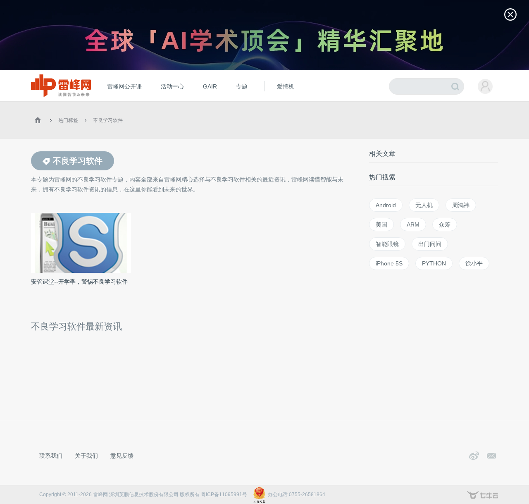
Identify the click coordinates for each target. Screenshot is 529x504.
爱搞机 (285, 86)
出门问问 (429, 244)
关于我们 (86, 455)
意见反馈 (121, 455)
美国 (381, 224)
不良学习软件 (108, 120)
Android (386, 205)
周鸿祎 (460, 205)
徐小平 (474, 263)
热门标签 (68, 120)
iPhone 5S (389, 263)
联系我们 (50, 455)
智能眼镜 (387, 244)
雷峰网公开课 (124, 86)
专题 (242, 86)
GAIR (210, 86)
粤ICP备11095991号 (224, 494)
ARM (413, 224)
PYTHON (434, 263)
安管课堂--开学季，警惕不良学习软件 (79, 281)
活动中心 (172, 86)
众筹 (444, 224)
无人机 (424, 205)
